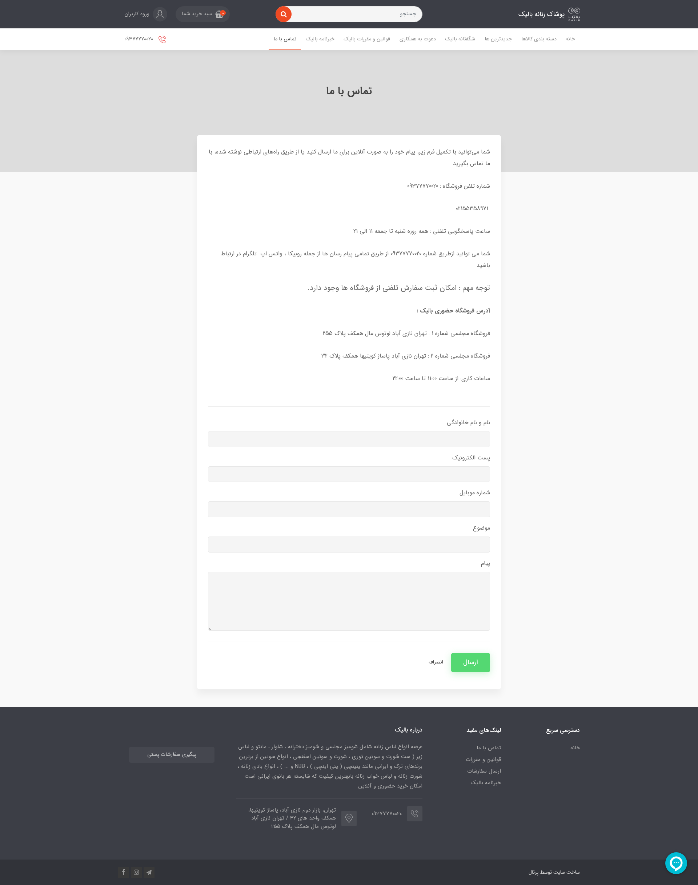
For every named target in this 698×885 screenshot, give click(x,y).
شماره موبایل (475, 492)
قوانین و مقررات (483, 759)
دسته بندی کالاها (539, 39)
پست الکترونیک (471, 457)
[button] (203, 14)
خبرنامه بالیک (320, 39)
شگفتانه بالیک (460, 39)
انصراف (436, 662)
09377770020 (139, 39)
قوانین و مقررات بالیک (367, 39)
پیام (485, 563)
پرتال (533, 872)
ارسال (470, 662)
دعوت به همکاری (418, 39)
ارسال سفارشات (484, 771)
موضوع (481, 528)
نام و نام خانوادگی (468, 422)
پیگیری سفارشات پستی (171, 754)
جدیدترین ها (498, 39)
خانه (570, 39)
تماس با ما (284, 39)
